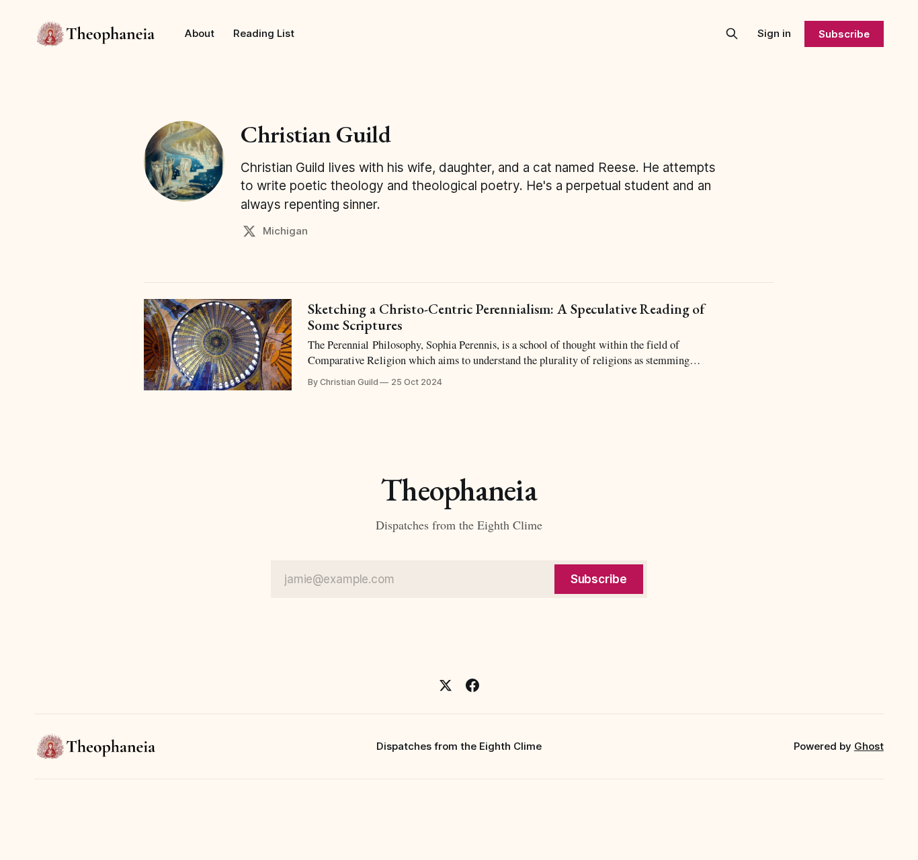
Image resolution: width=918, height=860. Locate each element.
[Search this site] (732, 33)
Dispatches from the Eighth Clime (459, 746)
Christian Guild (315, 134)
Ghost (869, 746)
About (199, 33)
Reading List (263, 33)
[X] (445, 685)
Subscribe (844, 34)
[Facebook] (472, 685)
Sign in (774, 33)
